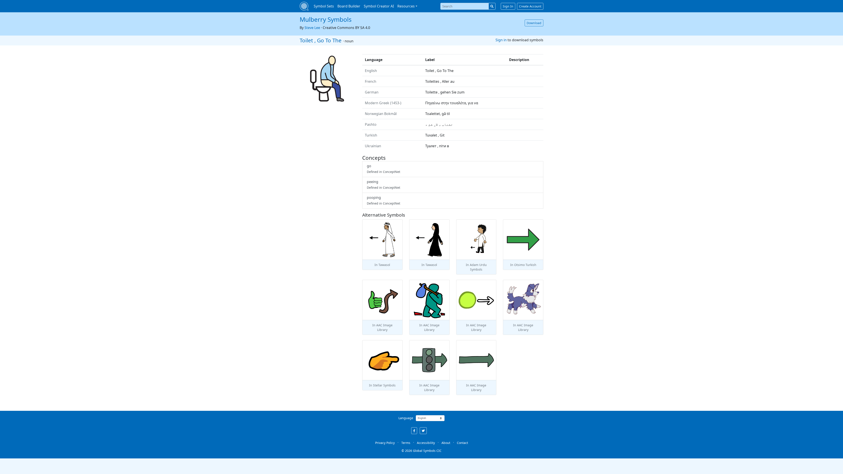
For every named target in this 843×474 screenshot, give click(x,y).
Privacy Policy (385, 443)
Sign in (501, 40)
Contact (462, 443)
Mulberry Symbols (325, 19)
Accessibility (426, 443)
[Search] (491, 6)
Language (405, 418)
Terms (405, 443)
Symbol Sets (324, 6)
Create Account (530, 6)
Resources (406, 6)
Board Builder (348, 6)
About (445, 443)
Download (534, 23)
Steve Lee (312, 27)
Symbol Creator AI (379, 6)
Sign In (508, 6)
